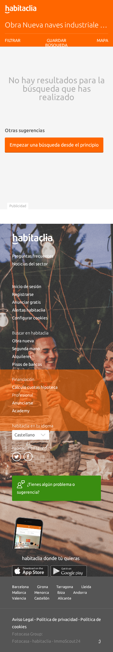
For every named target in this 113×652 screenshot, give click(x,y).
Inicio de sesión (26, 286)
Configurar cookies (30, 317)
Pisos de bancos (27, 364)
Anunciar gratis (26, 302)
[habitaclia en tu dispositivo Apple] (30, 571)
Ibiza (61, 592)
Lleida (86, 587)
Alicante (64, 598)
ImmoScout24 (67, 641)
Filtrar (12, 40)
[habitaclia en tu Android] (69, 571)
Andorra (80, 592)
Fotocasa (20, 641)
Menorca (41, 592)
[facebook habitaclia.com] (28, 456)
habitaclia (41, 641)
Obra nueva (23, 340)
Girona (42, 587)
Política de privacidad (56, 619)
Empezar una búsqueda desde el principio (54, 144)
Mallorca (19, 592)
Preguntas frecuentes (32, 256)
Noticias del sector (30, 263)
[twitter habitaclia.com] (16, 456)
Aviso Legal (22, 619)
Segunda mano (26, 348)
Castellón (41, 598)
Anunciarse (22, 402)
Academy (21, 410)
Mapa (102, 40)
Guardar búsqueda (56, 43)
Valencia (19, 598)
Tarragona (64, 587)
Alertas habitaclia (28, 310)
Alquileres (21, 356)
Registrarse (23, 294)
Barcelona (20, 587)
